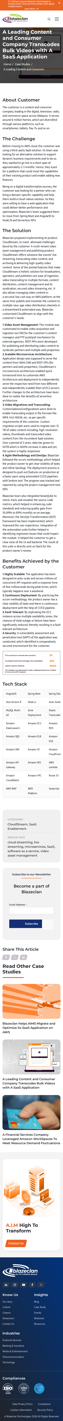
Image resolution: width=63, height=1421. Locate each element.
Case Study (40, 1307)
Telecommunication (13, 1357)
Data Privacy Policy (22, 1404)
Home (7, 64)
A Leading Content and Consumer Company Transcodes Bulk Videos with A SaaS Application (29, 1083)
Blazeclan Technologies (19, 1416)
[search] (49, 19)
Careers (7, 1313)
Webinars (39, 1318)
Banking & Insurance (13, 1346)
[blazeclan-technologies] (6, 1285)
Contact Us (8, 1324)
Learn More (30, 9)
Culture (6, 1307)
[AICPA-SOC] (39, 1388)
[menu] (56, 19)
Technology (9, 1362)
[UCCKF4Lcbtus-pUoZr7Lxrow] (23, 1285)
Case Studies (22, 64)
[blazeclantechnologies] (14, 1285)
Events (37, 1313)
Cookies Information (21, 1410)
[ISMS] (23, 1388)
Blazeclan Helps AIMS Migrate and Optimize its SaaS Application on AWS (29, 1028)
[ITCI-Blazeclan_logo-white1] (20, 1266)
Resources (39, 1324)
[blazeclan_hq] (41, 1285)
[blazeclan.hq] (32, 1285)
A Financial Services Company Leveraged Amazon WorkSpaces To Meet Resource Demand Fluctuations (31, 1139)
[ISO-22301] (8, 1388)
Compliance (44, 1404)
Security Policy (45, 1410)
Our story (7, 1302)
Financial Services (12, 1340)
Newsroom (8, 1318)
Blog (36, 1302)
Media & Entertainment (15, 1351)
